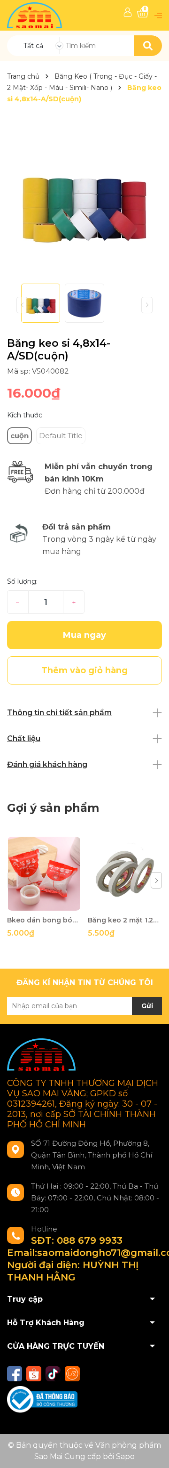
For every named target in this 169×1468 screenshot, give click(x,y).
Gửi (147, 1006)
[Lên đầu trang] (153, 1451)
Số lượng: (22, 581)
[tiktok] (53, 1373)
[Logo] (35, 14)
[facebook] (14, 1373)
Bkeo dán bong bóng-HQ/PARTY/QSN (44, 920)
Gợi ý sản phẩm (53, 808)
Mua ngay (84, 635)
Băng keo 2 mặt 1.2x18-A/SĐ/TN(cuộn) (124, 920)
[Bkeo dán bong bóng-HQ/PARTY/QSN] (44, 874)
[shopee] (33, 1373)
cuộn (19, 435)
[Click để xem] (84, 199)
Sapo (125, 1456)
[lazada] (72, 1373)
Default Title (61, 435)
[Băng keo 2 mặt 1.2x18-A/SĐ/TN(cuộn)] (124, 874)
